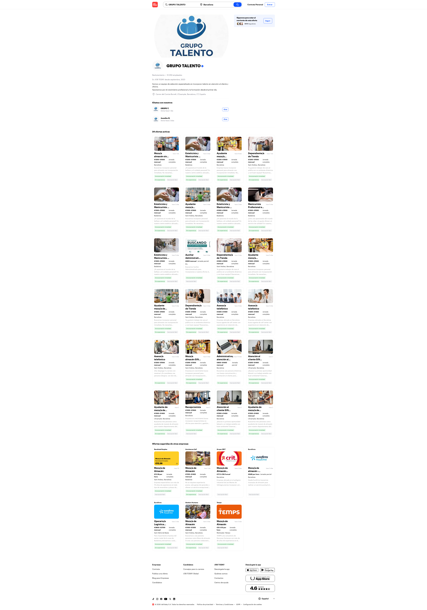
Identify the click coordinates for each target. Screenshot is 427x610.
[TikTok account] (153, 599)
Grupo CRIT (221, 449)
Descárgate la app (222, 569)
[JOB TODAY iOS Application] (252, 570)
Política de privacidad (205, 604)
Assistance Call (191, 449)
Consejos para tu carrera (193, 569)
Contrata (156, 569)
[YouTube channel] (165, 599)
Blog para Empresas (160, 578)
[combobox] (183, 4)
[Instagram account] (157, 599)
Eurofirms (252, 449)
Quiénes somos (221, 573)
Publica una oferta (160, 573)
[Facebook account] (161, 599)
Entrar (270, 4)
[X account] (170, 599)
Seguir (267, 21)
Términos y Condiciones (224, 604)
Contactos (218, 578)
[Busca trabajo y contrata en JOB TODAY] (155, 4)
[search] (238, 4)
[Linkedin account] (174, 599)
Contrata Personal (255, 4)
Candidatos (157, 582)
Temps (219, 502)
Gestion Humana (191, 502)
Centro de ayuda (221, 582)
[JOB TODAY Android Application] (267, 570)
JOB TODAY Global (191, 573)
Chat (225, 109)
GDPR (238, 604)
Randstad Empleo (160, 449)
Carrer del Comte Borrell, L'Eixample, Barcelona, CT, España (181, 94)
